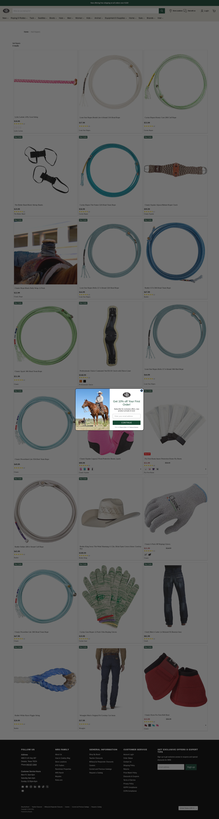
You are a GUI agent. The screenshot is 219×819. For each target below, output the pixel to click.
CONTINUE (126, 423)
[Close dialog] (142, 390)
